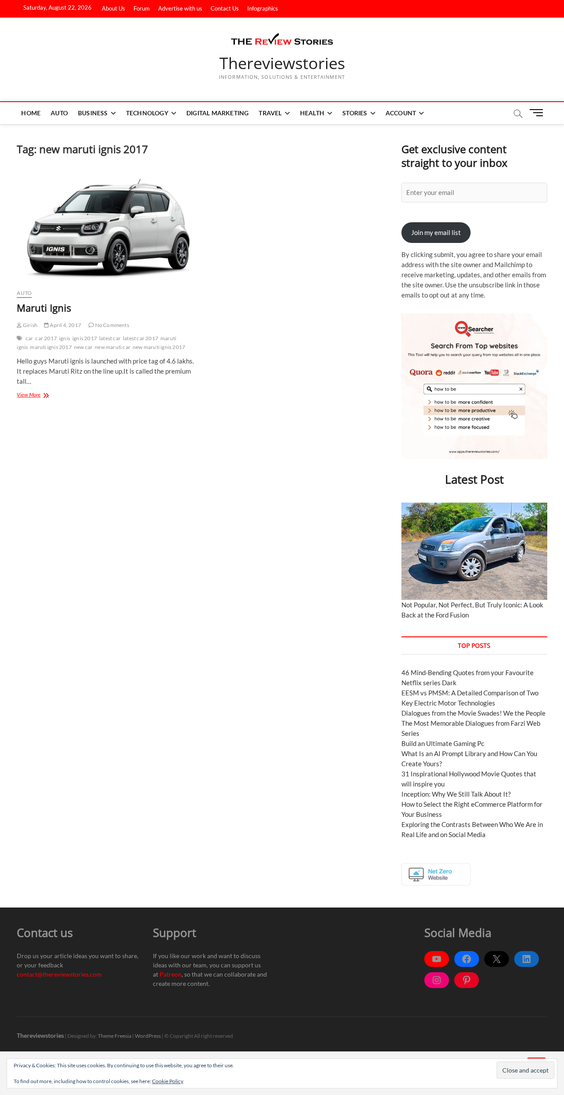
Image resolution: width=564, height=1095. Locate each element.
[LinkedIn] (526, 959)
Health (312, 113)
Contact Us (225, 8)
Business (93, 113)
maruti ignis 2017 (50, 347)
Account (401, 113)
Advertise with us (180, 8)
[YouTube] (436, 959)
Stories (354, 113)
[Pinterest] (466, 980)
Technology (147, 113)
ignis (64, 338)
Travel (270, 113)
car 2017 (46, 338)
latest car (110, 338)
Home (31, 113)
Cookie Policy (167, 1081)
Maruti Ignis (44, 307)
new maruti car (112, 347)
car (29, 338)
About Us (113, 8)
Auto (59, 113)
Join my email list (436, 232)
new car (83, 347)
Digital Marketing (217, 113)
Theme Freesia (114, 1036)
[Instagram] (436, 980)
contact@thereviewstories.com (59, 974)
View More (36, 394)
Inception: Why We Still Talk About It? (456, 794)
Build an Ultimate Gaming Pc (442, 743)
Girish (29, 325)
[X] (496, 959)
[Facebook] (466, 959)
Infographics (262, 8)
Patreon (171, 974)
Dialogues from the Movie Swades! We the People (473, 713)
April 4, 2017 (65, 325)
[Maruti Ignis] (106, 227)
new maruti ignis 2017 (159, 347)
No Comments (111, 325)
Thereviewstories (282, 63)
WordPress (148, 1036)
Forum (142, 8)
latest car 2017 (140, 338)
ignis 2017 (84, 338)
